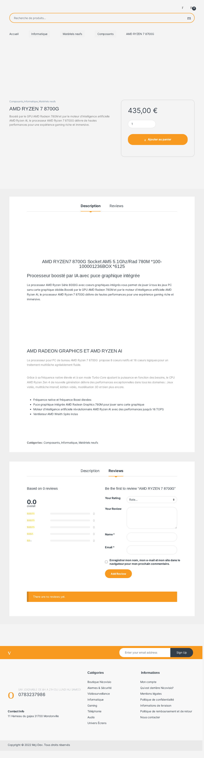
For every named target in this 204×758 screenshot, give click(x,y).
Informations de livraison (155, 705)
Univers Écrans (96, 723)
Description (91, 206)
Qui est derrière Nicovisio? (157, 687)
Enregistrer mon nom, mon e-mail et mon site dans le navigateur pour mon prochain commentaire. (145, 561)
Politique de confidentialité (157, 699)
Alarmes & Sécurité (99, 687)
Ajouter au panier (159, 139)
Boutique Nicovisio (99, 682)
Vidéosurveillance (98, 693)
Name (110, 534)
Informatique (39, 34)
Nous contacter (150, 717)
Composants (105, 34)
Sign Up (182, 652)
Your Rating (112, 498)
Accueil (14, 34)
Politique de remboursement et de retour (166, 711)
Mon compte (148, 682)
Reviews (116, 206)
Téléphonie (94, 711)
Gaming (92, 705)
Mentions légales (151, 693)
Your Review (113, 508)
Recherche (189, 17)
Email (110, 547)
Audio (91, 717)
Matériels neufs (72, 34)
